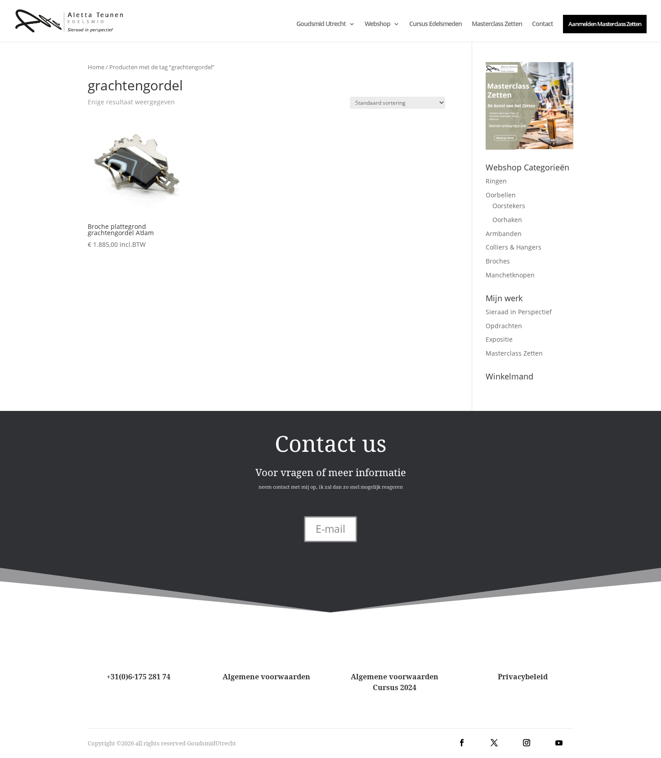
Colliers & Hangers (513, 247)
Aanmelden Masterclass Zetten (604, 24)
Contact (542, 24)
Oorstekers (508, 205)
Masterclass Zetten (497, 24)
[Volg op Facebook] (461, 742)
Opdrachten (504, 325)
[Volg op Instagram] (526, 742)
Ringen (496, 181)
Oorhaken (507, 219)
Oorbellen (501, 195)
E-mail (330, 529)
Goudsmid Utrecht (321, 24)
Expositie (499, 339)
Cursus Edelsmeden (435, 24)
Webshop (377, 24)
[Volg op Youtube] (559, 742)
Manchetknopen (510, 275)
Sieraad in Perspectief (519, 312)
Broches (498, 261)
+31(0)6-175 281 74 (138, 677)
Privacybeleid (523, 677)
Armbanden (504, 233)
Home (96, 67)
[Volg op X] (494, 742)
